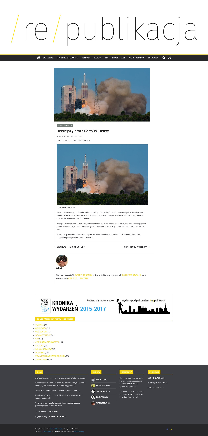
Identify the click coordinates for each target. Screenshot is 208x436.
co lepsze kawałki (131, 275)
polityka (86, 58)
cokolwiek (153, 58)
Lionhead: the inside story (71, 247)
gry (106, 58)
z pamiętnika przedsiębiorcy (50, 356)
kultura (97, 58)
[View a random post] (170, 58)
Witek (60, 136)
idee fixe (72, 278)
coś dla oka (41, 332)
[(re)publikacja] (104, 7)
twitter (84, 278)
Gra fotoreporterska (135, 247)
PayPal (52, 417)
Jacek (98, 385)
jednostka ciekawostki (67, 58)
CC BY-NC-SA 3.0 (49, 390)
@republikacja (160, 383)
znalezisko (48, 58)
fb (132, 394)
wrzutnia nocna (83, 275)
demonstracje (118, 58)
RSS (101, 379)
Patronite (53, 412)
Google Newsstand (156, 378)
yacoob (99, 391)
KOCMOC (79, 136)
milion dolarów (136, 58)
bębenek (39, 325)
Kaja (98, 397)
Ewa (97, 379)
